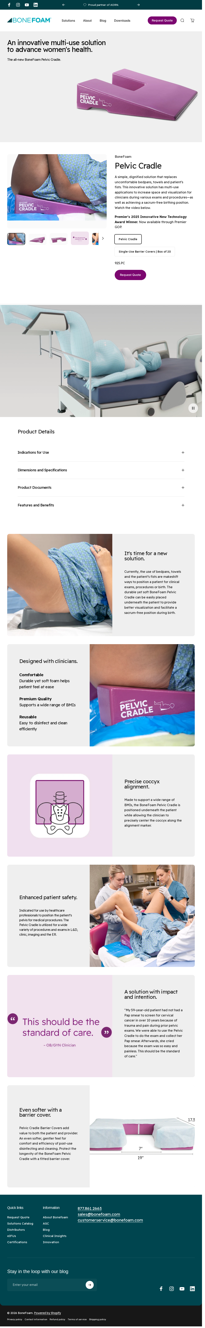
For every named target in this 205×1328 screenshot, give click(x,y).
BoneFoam (123, 157)
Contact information (36, 1319)
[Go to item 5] (101, 239)
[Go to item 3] (59, 239)
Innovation (51, 1242)
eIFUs (11, 1236)
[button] (193, 408)
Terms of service (77, 1319)
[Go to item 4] (80, 238)
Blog (46, 1230)
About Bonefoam (55, 1217)
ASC (46, 1223)
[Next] (138, 5)
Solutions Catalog (20, 1223)
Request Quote (130, 275)
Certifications (17, 1242)
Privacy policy (14, 1319)
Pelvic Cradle (128, 239)
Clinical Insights (54, 1236)
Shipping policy (97, 1319)
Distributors (16, 1230)
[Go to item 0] (16, 239)
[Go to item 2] (37, 239)
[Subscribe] (90, 1285)
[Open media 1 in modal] (57, 191)
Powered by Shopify (47, 1313)
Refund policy (57, 1319)
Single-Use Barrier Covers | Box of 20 (145, 251)
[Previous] (63, 5)
